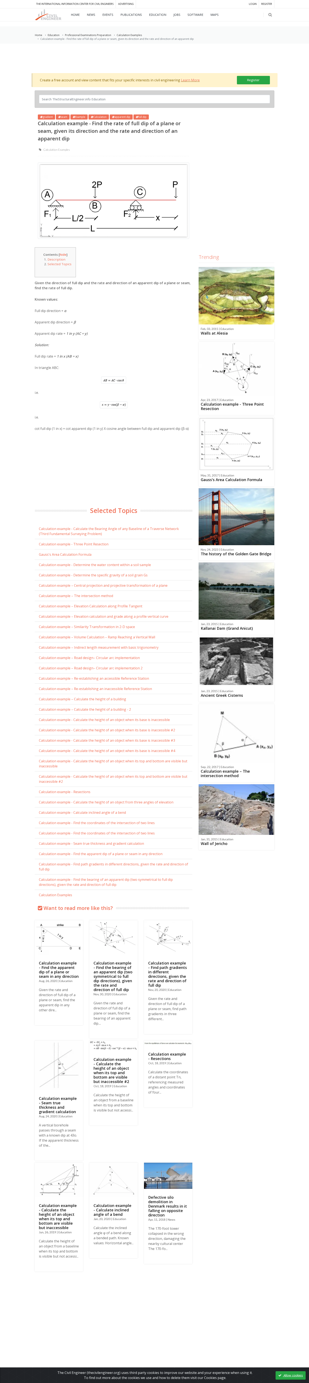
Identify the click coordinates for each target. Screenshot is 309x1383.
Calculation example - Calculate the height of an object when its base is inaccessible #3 (107, 740)
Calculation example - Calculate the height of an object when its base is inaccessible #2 (107, 730)
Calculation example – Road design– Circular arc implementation (89, 657)
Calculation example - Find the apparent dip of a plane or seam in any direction (100, 854)
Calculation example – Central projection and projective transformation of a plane (103, 585)
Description (56, 259)
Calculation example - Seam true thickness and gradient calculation (91, 843)
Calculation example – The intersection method (76, 595)
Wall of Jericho (214, 843)
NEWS (91, 15)
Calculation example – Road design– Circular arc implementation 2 (91, 668)
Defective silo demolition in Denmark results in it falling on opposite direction (167, 1206)
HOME (75, 15)
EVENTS (107, 15)
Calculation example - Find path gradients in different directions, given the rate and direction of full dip (113, 867)
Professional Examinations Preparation (88, 35)
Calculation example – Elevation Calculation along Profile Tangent (90, 606)
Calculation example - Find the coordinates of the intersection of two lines (97, 823)
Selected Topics (59, 264)
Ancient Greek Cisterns (222, 695)
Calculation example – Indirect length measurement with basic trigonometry (98, 647)
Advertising (126, 4)
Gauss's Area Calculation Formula (65, 554)
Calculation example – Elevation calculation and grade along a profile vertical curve (103, 616)
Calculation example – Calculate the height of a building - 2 (85, 709)
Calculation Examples (129, 35)
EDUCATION (157, 15)
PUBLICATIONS (131, 15)
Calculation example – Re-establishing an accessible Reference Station (94, 678)
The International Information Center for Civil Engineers (75, 4)
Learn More (190, 80)
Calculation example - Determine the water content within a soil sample (95, 564)
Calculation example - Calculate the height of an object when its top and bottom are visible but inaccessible (113, 763)
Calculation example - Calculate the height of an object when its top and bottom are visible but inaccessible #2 (113, 779)
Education (53, 35)
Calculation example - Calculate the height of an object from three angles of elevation (106, 802)
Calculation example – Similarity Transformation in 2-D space (87, 626)
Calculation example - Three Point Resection (73, 544)
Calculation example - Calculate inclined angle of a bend (82, 812)
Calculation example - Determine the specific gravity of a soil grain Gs (93, 575)
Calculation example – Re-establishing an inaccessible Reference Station (95, 688)
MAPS (214, 15)
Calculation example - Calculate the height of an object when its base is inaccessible (104, 719)
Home (38, 35)
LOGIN (253, 4)
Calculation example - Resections (64, 792)
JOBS (176, 15)
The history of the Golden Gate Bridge (236, 553)
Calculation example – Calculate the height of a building (82, 699)
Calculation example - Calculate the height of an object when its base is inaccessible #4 (107, 750)
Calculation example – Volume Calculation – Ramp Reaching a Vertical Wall (97, 637)
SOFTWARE (195, 15)
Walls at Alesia (214, 333)
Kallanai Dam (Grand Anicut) (227, 628)
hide (63, 254)
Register (253, 80)
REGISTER (266, 4)
